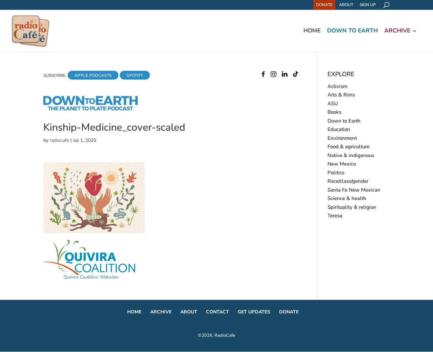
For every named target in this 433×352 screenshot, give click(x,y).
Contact (217, 312)
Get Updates (254, 312)
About (346, 4)
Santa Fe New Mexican (353, 189)
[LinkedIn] (284, 75)
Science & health (346, 198)
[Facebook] (263, 75)
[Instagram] (273, 75)
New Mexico (341, 163)
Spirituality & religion (352, 207)
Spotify (135, 75)
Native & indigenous (350, 155)
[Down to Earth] (96, 109)
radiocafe (59, 140)
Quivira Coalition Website (90, 277)
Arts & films (341, 94)
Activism (337, 86)
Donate (324, 4)
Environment (342, 138)
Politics (335, 172)
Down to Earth (352, 31)
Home (312, 31)
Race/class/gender (347, 181)
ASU (332, 103)
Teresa (334, 215)
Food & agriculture (348, 146)
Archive (397, 31)
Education (338, 129)
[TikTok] (295, 75)
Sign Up (368, 4)
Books (334, 112)
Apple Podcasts (93, 75)
